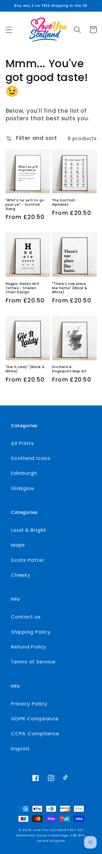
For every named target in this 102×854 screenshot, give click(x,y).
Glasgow (22, 488)
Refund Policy (29, 646)
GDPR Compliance (35, 718)
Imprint (20, 748)
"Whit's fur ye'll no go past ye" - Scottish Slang (24, 204)
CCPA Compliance (35, 733)
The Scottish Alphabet (63, 202)
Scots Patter (27, 560)
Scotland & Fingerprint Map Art (69, 369)
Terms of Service (33, 661)
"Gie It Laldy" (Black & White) (25, 369)
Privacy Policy (29, 703)
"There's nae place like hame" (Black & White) (69, 288)
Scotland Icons (30, 458)
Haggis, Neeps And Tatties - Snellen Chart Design (22, 288)
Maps (18, 545)
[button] (9, 29)
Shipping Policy (31, 632)
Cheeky (21, 575)
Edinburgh (24, 473)
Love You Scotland (49, 830)
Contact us (26, 616)
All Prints (22, 443)
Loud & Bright (28, 530)
